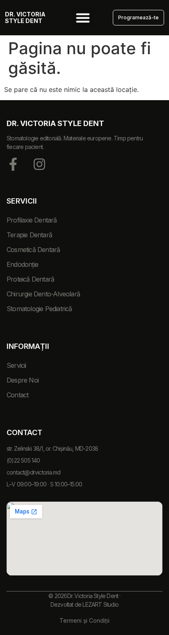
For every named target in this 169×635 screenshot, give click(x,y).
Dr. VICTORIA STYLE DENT (25, 17)
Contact (17, 395)
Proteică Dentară (30, 279)
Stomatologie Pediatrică (39, 309)
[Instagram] (39, 164)
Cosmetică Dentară (33, 249)
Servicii (16, 365)
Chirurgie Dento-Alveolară (43, 294)
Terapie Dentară (29, 235)
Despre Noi (23, 380)
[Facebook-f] (13, 164)
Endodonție (22, 264)
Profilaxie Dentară (32, 220)
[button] (83, 18)
